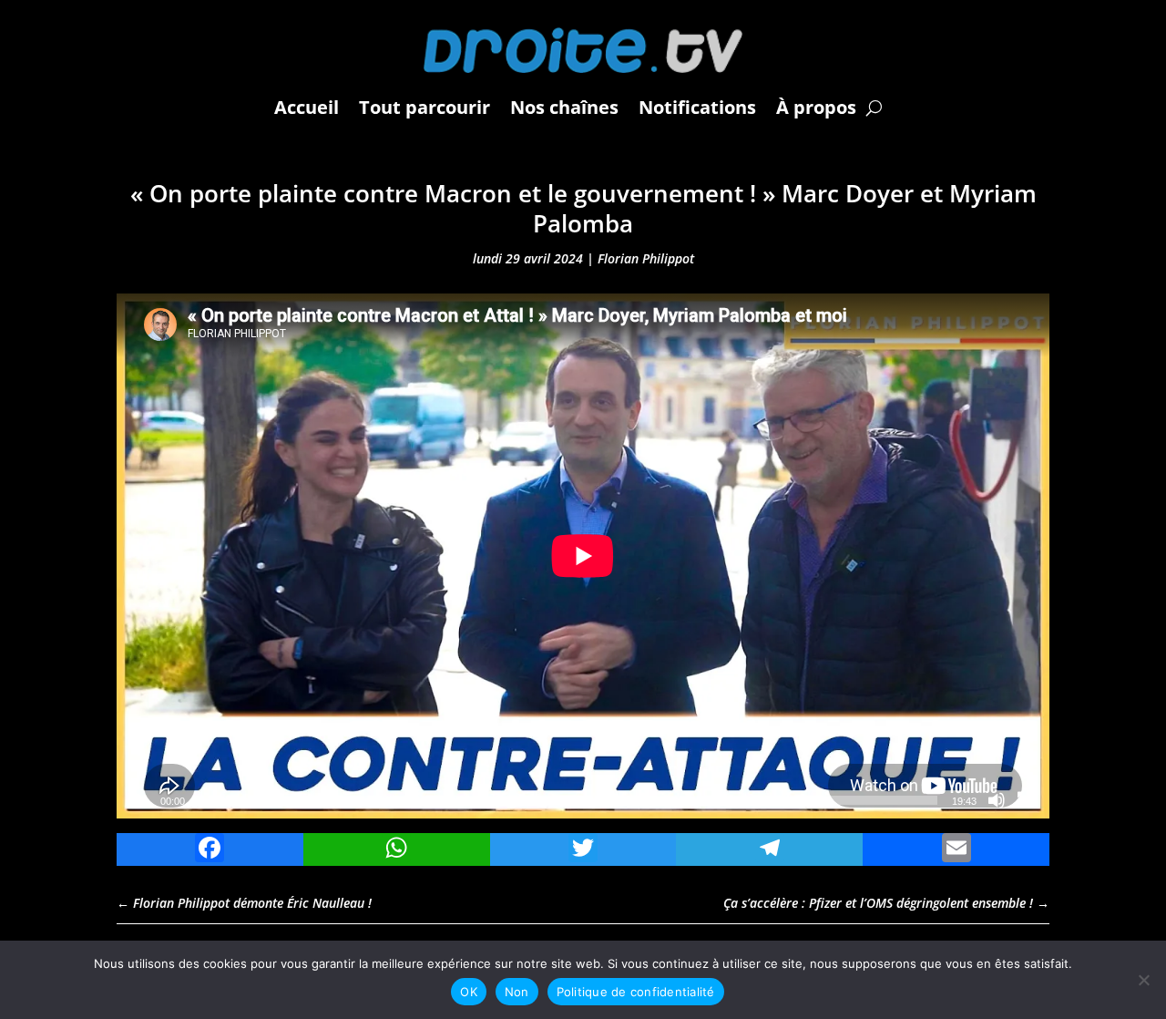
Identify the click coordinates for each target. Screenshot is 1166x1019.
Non (517, 991)
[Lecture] (140, 800)
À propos (816, 107)
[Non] (1143, 980)
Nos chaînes (564, 107)
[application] (583, 555)
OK (468, 991)
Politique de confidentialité (636, 991)
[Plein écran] (1026, 800)
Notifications (697, 107)
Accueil (306, 107)
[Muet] (996, 800)
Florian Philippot (646, 258)
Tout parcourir (424, 107)
